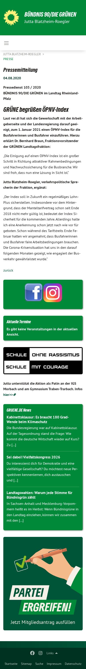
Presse (8, 59)
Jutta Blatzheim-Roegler (22, 54)
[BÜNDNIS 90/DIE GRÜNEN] (11, 18)
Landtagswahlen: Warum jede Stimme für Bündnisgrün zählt (39, 495)
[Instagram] (40, 653)
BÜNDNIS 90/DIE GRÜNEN (50, 14)
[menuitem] (11, 663)
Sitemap (26, 664)
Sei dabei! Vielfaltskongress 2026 (33, 457)
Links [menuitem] (50, 653)
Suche (39, 664)
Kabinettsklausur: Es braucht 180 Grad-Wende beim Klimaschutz (38, 419)
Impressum (54, 664)
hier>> (8, 394)
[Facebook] (32, 653)
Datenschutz (73, 664)
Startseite (11, 664)
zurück (8, 270)
